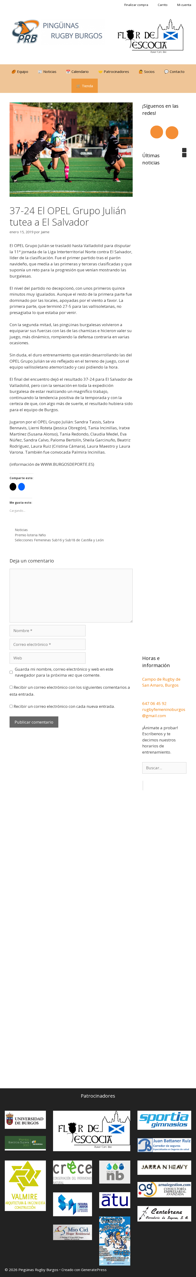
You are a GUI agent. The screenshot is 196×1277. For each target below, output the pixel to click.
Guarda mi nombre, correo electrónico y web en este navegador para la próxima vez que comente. (64, 672)
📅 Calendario (77, 71)
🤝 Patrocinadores (113, 71)
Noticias (21, 529)
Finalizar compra (136, 5)
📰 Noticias (47, 71)
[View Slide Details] (150, 37)
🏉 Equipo (19, 71)
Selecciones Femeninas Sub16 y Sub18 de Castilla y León (59, 540)
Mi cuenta (184, 5)
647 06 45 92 (155, 703)
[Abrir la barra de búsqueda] (117, 86)
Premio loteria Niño (30, 535)
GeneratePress (94, 1269)
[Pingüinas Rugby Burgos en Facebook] (122, 1056)
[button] (184, 150)
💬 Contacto (174, 71)
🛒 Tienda (84, 85)
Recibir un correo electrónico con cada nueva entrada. (64, 706)
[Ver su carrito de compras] (104, 86)
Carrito (163, 5)
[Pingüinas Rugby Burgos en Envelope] (166, 1056)
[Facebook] (156, 132)
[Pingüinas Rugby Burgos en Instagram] (144, 1056)
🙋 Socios (147, 71)
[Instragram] (172, 132)
